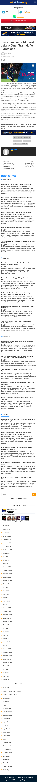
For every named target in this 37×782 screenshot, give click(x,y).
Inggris (5, 705)
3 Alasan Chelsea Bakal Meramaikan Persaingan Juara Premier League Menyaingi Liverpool (18, 293)
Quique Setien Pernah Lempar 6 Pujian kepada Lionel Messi (18, 463)
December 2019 (7, 611)
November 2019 (7, 614)
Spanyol (27, 137)
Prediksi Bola (7, 749)
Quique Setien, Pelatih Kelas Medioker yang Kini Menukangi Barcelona (16, 448)
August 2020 (6, 584)
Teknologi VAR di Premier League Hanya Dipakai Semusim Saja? (16, 321)
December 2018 (7, 652)
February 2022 (7, 532)
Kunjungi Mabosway (20, 20)
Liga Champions (7, 715)
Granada (17, 143)
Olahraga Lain (7, 742)
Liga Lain (5, 725)
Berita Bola (18, 137)
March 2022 (6, 529)
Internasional (7, 708)
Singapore (6, 759)
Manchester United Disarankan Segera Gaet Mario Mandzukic (17, 306)
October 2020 (7, 577)
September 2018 (7, 662)
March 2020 (6, 601)
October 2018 (7, 659)
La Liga (25, 143)
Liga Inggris (6, 718)
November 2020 (7, 573)
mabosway (12, 509)
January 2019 (7, 649)
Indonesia (6, 701)
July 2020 (5, 587)
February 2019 (7, 645)
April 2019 (6, 638)
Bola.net (27, 141)
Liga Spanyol (6, 735)
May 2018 (6, 676)
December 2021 (7, 539)
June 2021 (6, 560)
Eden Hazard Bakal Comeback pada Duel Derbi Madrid (16, 478)
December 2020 (7, 570)
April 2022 (6, 526)
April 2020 (6, 597)
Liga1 (4, 739)
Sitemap (30, 777)
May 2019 (6, 635)
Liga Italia (6, 722)
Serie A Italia (6, 756)
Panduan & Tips (7, 746)
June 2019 (6, 631)
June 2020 (6, 590)
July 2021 (5, 556)
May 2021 (6, 563)
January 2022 (7, 536)
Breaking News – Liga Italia (10, 694)
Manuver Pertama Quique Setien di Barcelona (15, 227)
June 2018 (6, 672)
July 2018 (5, 669)
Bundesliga (6, 698)
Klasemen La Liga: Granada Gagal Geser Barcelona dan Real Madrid (17, 341)
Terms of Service (9, 777)
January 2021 (7, 567)
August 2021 (6, 553)
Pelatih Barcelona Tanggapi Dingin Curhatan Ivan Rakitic (16, 278)
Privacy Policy (21, 777)
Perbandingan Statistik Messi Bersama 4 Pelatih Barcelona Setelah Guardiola (16, 198)
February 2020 (7, 604)
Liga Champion (7, 711)
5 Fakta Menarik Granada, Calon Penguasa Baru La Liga (17, 370)
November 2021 (7, 543)
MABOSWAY (9, 54)
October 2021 (7, 546)
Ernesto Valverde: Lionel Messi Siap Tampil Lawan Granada (17, 398)
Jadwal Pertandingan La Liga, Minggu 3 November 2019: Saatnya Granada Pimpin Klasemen (17, 356)
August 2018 (6, 666)
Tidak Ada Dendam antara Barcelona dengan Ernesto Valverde (18, 241)
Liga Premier (7, 732)
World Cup (6, 769)
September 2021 (7, 550)
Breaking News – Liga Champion (12, 691)
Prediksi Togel (7, 752)
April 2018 (6, 679)
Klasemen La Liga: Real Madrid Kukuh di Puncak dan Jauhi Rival (17, 383)
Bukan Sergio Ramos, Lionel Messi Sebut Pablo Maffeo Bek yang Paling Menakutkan (16, 213)
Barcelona (18, 141)
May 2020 (6, 594)
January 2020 (7, 608)
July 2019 (5, 628)
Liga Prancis (6, 729)
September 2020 (7, 580)
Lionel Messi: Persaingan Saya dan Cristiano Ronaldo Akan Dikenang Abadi (18, 420)
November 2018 (7, 655)
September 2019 (7, 621)
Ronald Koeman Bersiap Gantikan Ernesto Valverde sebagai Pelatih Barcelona (17, 263)
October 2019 (7, 618)
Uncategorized (7, 766)
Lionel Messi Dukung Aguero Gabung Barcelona (16, 184)
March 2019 (6, 642)
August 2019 (6, 625)
